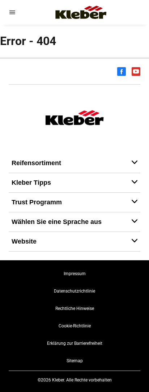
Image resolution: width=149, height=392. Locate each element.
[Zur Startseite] (81, 12)
